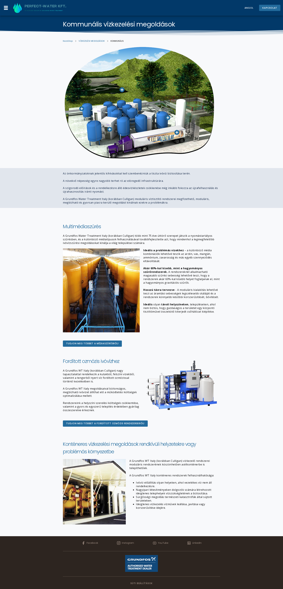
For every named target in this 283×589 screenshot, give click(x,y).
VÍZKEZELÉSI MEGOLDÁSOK (92, 41)
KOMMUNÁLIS (117, 41)
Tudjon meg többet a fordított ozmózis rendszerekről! (105, 423)
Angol (249, 7)
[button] (109, 129)
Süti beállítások (141, 583)
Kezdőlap (68, 41)
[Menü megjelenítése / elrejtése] (6, 8)
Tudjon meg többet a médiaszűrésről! (92, 343)
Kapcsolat (269, 7)
